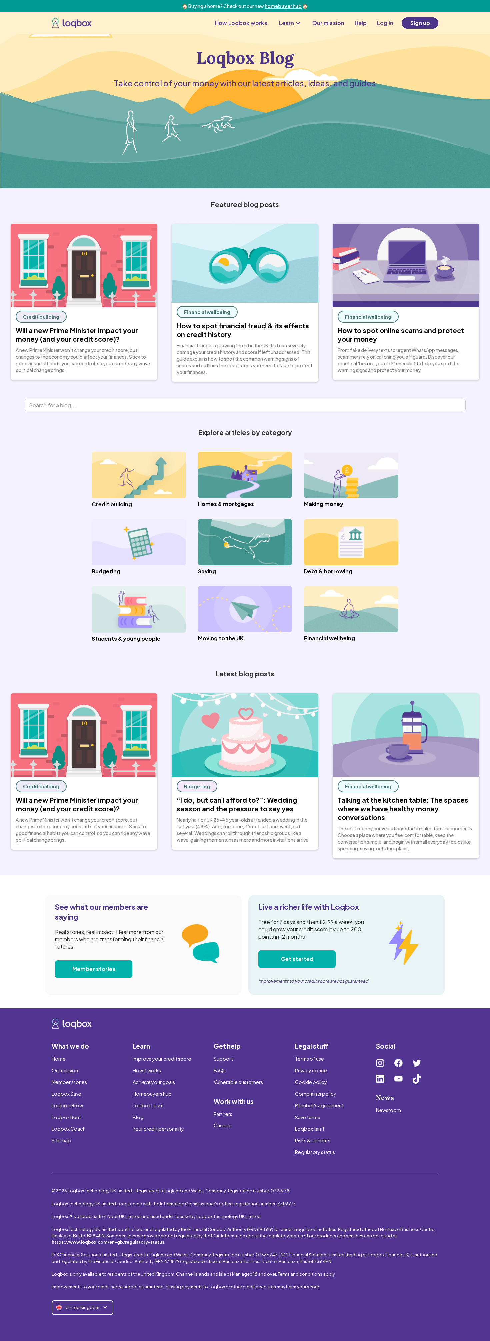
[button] (289, 23)
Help (361, 22)
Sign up (420, 22)
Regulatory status (315, 1152)
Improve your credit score (162, 1059)
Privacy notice (311, 1070)
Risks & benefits (312, 1140)
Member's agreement (319, 1105)
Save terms (307, 1117)
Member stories (93, 968)
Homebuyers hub (152, 1094)
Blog (138, 1117)
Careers (223, 1125)
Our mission (328, 22)
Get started (297, 958)
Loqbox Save (66, 1094)
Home (59, 1059)
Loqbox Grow (67, 1105)
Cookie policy (311, 1082)
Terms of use (309, 1059)
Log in (385, 22)
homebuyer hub (283, 6)
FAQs (220, 1070)
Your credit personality (158, 1129)
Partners (223, 1114)
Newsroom (388, 1110)
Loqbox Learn (148, 1105)
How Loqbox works (241, 22)
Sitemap (61, 1140)
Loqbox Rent (66, 1117)
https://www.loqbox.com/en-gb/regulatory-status (108, 1242)
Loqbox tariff (310, 1129)
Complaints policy (315, 1094)
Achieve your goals (154, 1082)
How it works (147, 1070)
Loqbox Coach (69, 1129)
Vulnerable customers (238, 1082)
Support (223, 1059)
